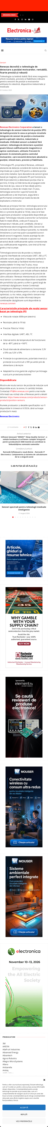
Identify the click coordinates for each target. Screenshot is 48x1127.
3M (4, 1043)
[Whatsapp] (32, 19)
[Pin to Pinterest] (33, 427)
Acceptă (24, 1107)
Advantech (7, 1055)
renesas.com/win (8, 303)
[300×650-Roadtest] (24, 678)
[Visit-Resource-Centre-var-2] (24, 38)
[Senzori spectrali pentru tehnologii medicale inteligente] (24, 487)
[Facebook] (15, 19)
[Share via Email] (39, 427)
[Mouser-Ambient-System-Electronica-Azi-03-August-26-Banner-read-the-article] (24, 858)
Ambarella (7, 1067)
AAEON (6, 1046)
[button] (44, 1080)
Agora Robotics (10, 1058)
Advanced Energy (10, 1052)
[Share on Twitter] (31, 427)
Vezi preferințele (24, 1121)
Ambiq (5, 1070)
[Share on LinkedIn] (36, 427)
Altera (5, 1064)
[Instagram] (22, 19)
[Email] (29, 19)
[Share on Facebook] (28, 427)
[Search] (45, 50)
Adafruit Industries (11, 1049)
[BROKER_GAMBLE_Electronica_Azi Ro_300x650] (24, 588)
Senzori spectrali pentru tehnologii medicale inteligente (24, 508)
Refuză (24, 1114)
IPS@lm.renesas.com (19, 391)
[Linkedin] (25, 19)
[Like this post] (26, 427)
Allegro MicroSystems (13, 1061)
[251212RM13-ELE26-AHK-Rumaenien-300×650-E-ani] (24, 947)
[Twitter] (18, 19)
